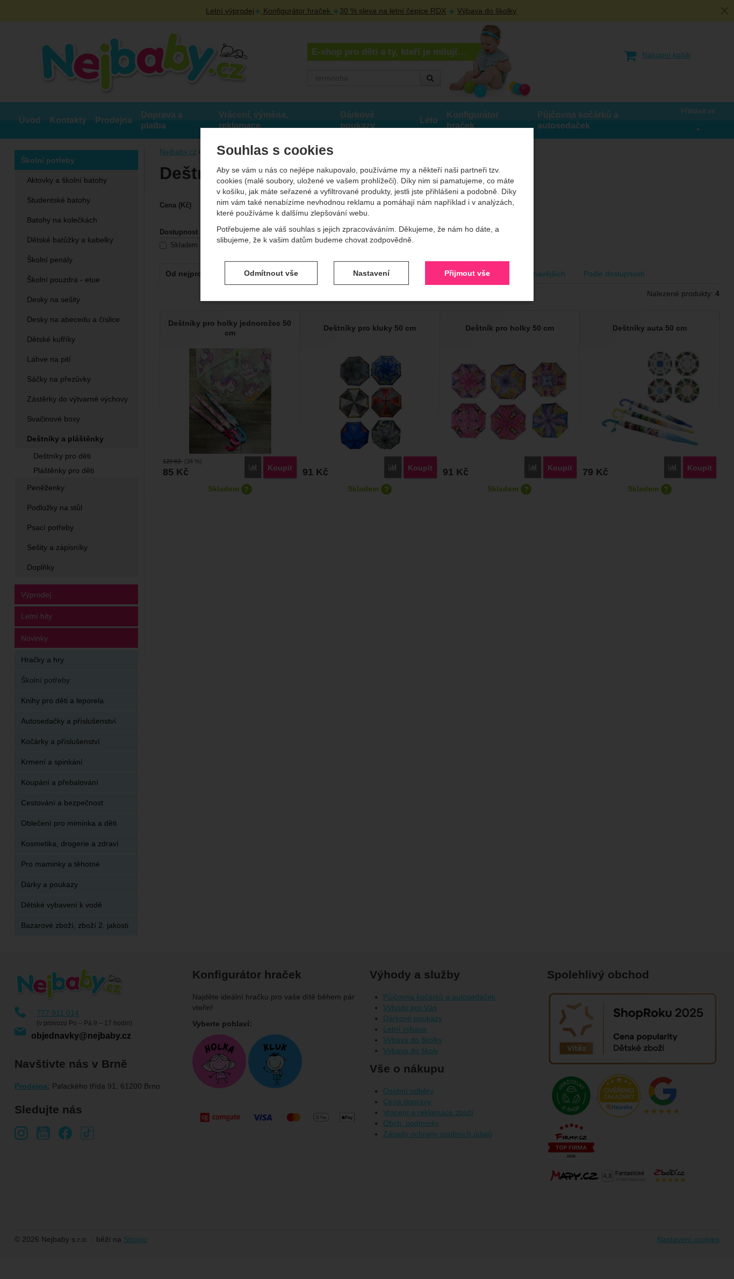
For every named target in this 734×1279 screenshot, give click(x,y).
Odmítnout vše (271, 272)
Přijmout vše (467, 272)
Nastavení (371, 272)
